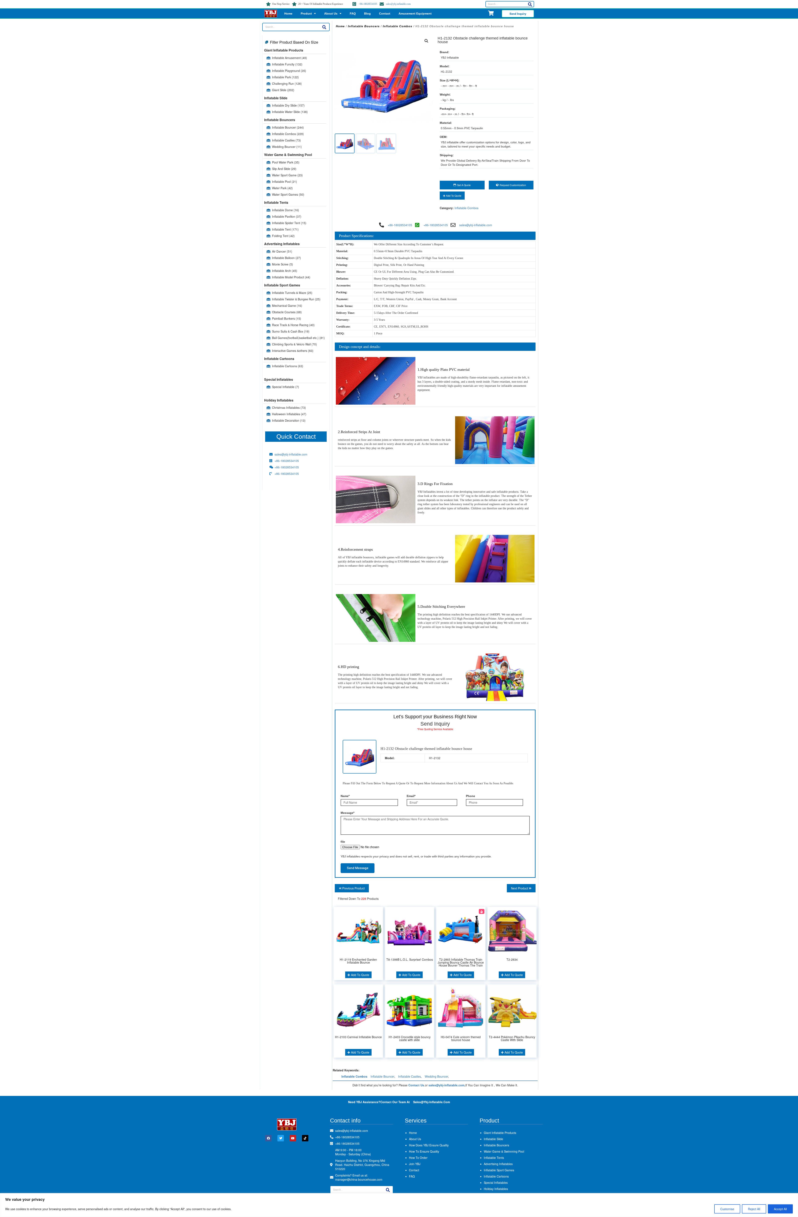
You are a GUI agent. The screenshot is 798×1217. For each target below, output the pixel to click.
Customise (727, 1209)
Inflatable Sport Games (282, 285)
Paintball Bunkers (286, 318)
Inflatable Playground (289, 71)
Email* (411, 796)
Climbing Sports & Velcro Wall (294, 344)
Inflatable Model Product (291, 277)
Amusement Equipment (415, 13)
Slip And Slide (284, 169)
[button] (426, 41)
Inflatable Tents (276, 202)
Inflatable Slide (275, 98)
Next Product (520, 888)
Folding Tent (283, 236)
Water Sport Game (287, 175)
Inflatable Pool (284, 181)
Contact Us (416, 1085)
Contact (384, 13)
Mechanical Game (287, 305)
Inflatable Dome (285, 210)
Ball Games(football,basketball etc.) (298, 338)
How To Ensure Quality (424, 1151)
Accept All (780, 1209)
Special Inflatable (285, 387)
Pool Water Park (285, 162)
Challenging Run (287, 83)
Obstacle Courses (287, 312)
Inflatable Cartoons (279, 358)
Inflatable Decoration (288, 420)
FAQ (353, 13)
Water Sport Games (288, 194)
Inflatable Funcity (287, 64)
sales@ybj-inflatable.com (398, 3)
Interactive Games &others (292, 351)
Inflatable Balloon (286, 258)
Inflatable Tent (285, 229)
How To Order (418, 1158)
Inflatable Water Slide (290, 112)
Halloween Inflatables (289, 414)
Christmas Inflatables (289, 407)
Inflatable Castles (286, 140)
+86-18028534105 (368, 3)
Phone (470, 796)
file (343, 841)
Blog (367, 13)
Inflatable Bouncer (288, 127)
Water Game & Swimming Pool (288, 154)
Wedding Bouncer (287, 147)
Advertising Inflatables (282, 243)
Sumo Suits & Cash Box (290, 331)
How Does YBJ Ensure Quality (429, 1145)
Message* (347, 812)
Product (306, 13)
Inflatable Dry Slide (288, 105)
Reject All (754, 1209)
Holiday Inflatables (278, 400)
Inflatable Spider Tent (289, 223)
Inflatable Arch (284, 271)
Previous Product (353, 888)
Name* (345, 796)
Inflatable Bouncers (279, 119)
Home (288, 13)
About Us (330, 13)
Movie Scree (282, 264)
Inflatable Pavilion (286, 216)
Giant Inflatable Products (283, 50)
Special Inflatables (278, 379)
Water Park (282, 188)
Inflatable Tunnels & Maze (292, 293)
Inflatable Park (285, 77)
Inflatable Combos (288, 134)
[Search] (530, 4)
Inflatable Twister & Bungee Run (296, 299)
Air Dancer (282, 251)
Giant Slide (283, 90)
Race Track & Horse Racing (293, 325)
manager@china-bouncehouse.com (358, 1179)
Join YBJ (414, 1164)
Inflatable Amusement (289, 58)
